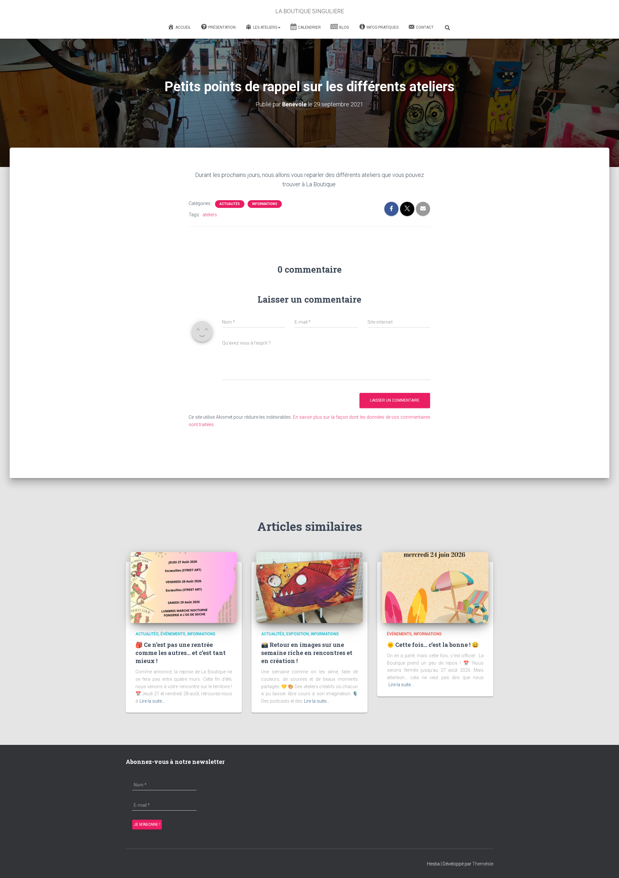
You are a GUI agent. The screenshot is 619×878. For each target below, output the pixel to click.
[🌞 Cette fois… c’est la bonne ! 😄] (435, 587)
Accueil (183, 27)
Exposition (297, 634)
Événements (173, 634)
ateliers (209, 214)
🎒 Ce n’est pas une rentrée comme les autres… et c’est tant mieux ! (180, 653)
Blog (344, 27)
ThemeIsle (482, 863)
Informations (264, 204)
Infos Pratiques (382, 27)
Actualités (230, 204)
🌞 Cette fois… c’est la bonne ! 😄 (433, 645)
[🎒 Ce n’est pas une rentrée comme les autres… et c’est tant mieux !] (184, 587)
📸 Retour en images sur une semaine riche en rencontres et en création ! (306, 653)
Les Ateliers (265, 27)
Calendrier (309, 27)
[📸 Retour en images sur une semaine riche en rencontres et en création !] (309, 587)
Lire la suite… (152, 701)
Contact (425, 27)
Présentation (222, 27)
